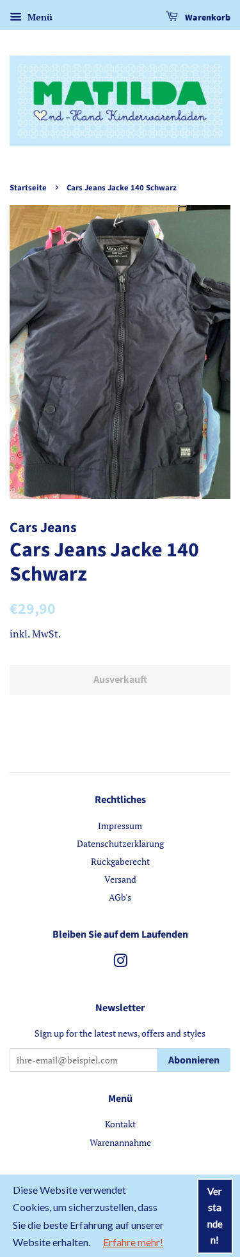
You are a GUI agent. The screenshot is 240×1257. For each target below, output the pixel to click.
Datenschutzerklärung (120, 843)
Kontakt (120, 1124)
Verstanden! (215, 1215)
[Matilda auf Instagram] (120, 963)
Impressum (120, 825)
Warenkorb (206, 17)
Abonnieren (194, 1060)
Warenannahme (120, 1142)
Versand (120, 879)
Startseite (28, 188)
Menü (38, 17)
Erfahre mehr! (133, 1242)
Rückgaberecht (120, 861)
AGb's (120, 897)
